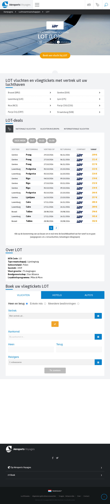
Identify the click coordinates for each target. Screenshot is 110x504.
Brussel (14, 212)
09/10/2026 (65, 178)
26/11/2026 (65, 202)
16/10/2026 (65, 174)
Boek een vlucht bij (55, 55)
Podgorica (31, 169)
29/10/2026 (48, 155)
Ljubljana (30, 197)
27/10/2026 (48, 159)
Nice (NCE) (13, 105)
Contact (86, 496)
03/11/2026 (65, 183)
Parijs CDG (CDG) (65, 105)
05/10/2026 (48, 169)
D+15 (41, 141)
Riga (28, 178)
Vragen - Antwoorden (66, 496)
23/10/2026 (65, 197)
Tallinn (29, 211)
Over (79, 496)
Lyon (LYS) (61, 99)
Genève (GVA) (63, 92)
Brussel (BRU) (14, 92)
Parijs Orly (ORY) (15, 112)
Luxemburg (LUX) (15, 99)
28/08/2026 (48, 212)
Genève (15, 155)
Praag (29, 155)
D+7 (32, 141)
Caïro (28, 202)
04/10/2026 (48, 178)
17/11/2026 (48, 202)
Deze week (20, 141)
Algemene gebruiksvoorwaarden (44, 496)
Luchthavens (48, 42)
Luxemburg (16, 169)
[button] (55, 491)
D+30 (51, 141)
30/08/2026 (65, 212)
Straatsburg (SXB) (65, 112)
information (65, 42)
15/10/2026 (65, 169)
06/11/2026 (65, 155)
